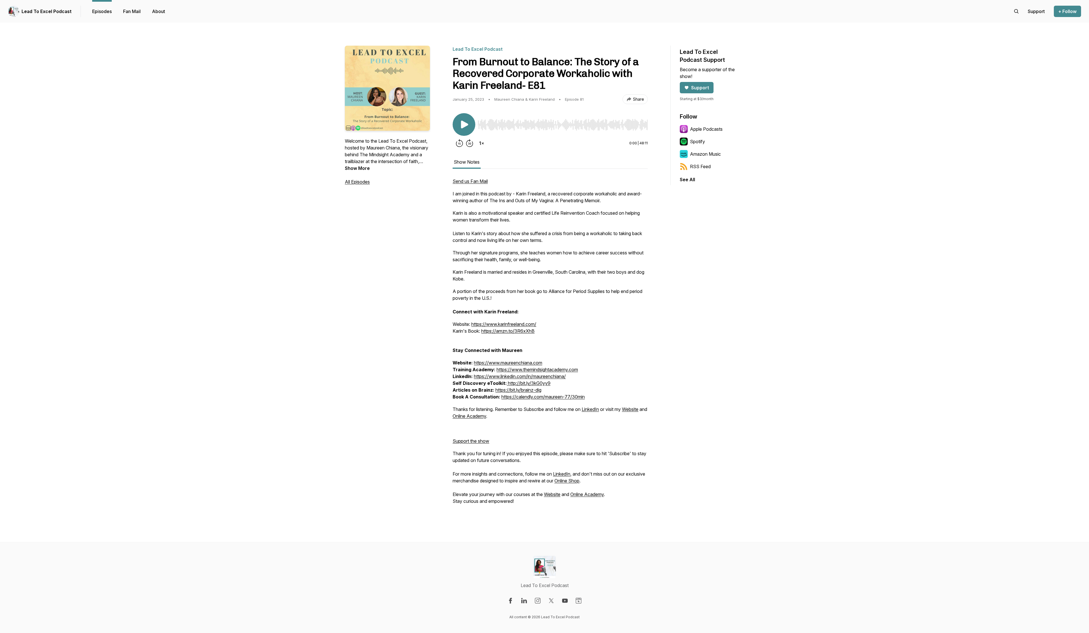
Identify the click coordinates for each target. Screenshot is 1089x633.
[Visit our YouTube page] (565, 601)
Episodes (102, 11)
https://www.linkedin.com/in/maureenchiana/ (520, 376)
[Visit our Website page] (578, 601)
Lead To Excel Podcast (46, 11)
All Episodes (357, 182)
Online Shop (566, 481)
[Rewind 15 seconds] (459, 143)
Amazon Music (705, 154)
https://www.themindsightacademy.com (537, 369)
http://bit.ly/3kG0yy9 (528, 383)
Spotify (697, 141)
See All (687, 179)
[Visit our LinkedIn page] (524, 601)
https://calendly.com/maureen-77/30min (543, 397)
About (158, 11)
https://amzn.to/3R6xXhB (508, 331)
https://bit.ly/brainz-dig (518, 390)
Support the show (471, 441)
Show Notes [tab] (467, 162)
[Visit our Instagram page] (538, 601)
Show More (357, 168)
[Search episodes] (1016, 11)
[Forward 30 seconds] (470, 143)
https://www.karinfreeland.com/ (503, 324)
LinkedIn (590, 409)
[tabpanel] (550, 344)
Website (630, 409)
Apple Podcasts (706, 129)
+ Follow (1067, 11)
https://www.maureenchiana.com (508, 363)
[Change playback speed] (481, 143)
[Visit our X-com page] (551, 601)
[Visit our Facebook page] (510, 601)
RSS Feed (700, 166)
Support (700, 87)
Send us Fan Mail (470, 181)
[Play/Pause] (464, 124)
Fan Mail (132, 11)
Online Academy (469, 416)
